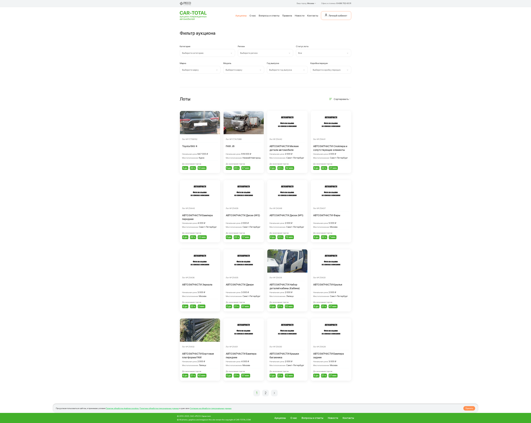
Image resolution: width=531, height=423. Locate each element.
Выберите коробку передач (327, 70)
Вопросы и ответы (269, 15)
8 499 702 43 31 (343, 3)
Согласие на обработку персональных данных (210, 408)
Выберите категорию (193, 53)
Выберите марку (190, 70)
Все (300, 53)
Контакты (312, 15)
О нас (252, 15)
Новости (299, 15)
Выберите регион (249, 53)
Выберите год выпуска (280, 70)
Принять (469, 408)
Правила (287, 15)
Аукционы (241, 15)
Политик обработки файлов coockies (122, 408)
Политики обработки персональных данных (159, 408)
